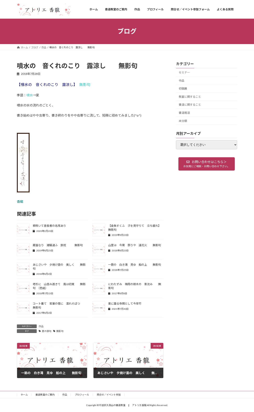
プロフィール (82, 394)
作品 (41, 326)
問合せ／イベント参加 (109, 394)
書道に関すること (190, 104)
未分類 (183, 120)
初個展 (183, 88)
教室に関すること (190, 96)
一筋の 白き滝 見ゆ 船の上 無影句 (134, 264)
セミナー (184, 72)
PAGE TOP (244, 396)
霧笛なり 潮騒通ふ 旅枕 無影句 (58, 245)
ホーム (24, 394)
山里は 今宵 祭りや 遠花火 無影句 (136, 245)
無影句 (60, 331)
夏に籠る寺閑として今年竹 (124, 303)
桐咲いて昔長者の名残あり (49, 225)
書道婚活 (184, 112)
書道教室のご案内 (45, 394)
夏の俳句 (46, 331)
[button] (206, 164)
